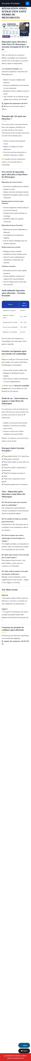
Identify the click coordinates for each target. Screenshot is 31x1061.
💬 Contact (24, 1051)
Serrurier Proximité (11, 3)
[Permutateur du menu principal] (27, 3)
